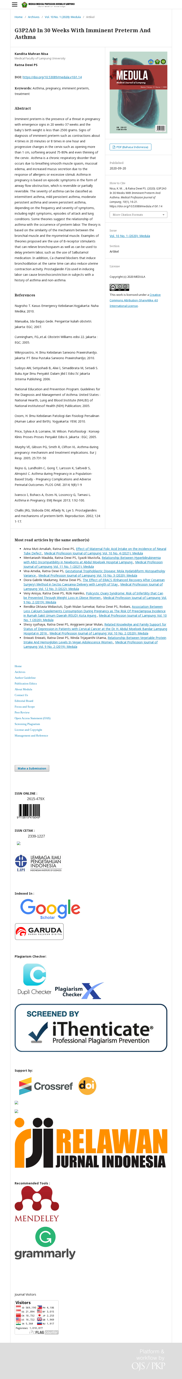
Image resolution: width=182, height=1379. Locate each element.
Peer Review (22, 712)
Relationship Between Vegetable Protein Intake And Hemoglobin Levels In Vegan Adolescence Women (95, 640)
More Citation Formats (128, 215)
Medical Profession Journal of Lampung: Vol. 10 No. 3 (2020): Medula (87, 575)
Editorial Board (24, 701)
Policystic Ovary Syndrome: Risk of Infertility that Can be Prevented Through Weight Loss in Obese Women (93, 595)
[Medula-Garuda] (39, 939)
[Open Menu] (14, 4)
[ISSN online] (28, 819)
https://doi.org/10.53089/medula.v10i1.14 (52, 77)
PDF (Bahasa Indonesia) (132, 147)
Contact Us (21, 695)
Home (19, 17)
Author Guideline (25, 677)
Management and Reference (31, 735)
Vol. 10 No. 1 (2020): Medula (63, 17)
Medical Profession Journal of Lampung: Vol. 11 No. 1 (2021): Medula (93, 564)
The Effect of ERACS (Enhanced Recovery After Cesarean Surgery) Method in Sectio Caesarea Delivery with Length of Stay (94, 582)
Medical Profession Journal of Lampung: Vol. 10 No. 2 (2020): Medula (98, 633)
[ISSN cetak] (19, 846)
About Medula (23, 689)
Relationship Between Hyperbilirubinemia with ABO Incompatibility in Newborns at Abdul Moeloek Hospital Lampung (92, 560)
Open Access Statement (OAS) (32, 718)
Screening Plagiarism (27, 724)
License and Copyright (28, 729)
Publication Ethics (26, 683)
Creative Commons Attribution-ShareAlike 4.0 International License (135, 300)
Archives (34, 17)
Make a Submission (32, 768)
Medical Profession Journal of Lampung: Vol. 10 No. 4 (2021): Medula (93, 553)
